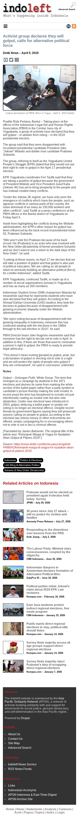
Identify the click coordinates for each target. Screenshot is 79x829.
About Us (14, 734)
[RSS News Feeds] (73, 26)
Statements (34, 809)
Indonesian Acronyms (22, 790)
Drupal (25, 718)
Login (61, 812)
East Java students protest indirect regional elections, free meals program (47, 608)
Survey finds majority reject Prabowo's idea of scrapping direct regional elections (46, 665)
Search (73, 5)
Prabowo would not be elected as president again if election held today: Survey (49, 496)
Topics (39, 812)
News (20, 809)
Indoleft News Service (22, 764)
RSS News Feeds (20, 768)
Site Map (14, 743)
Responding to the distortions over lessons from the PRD (47, 531)
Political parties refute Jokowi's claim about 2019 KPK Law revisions (48, 590)
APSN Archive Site (20, 799)
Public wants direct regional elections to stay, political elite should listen (47, 627)
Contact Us (15, 738)
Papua (28, 812)
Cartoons (65, 809)
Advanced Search (66, 9)
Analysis (50, 809)
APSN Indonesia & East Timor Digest (32, 794)
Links (11, 785)
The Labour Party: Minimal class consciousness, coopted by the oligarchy (48, 552)
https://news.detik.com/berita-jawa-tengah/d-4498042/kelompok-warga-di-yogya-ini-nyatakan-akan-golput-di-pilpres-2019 (38, 447)
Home (10, 809)
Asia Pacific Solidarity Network (34, 700)
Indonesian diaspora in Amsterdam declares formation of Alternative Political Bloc (49, 571)
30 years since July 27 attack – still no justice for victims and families (47, 514)
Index (50, 812)
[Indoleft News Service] (68, 26)
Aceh (18, 812)
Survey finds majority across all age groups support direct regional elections (48, 646)
